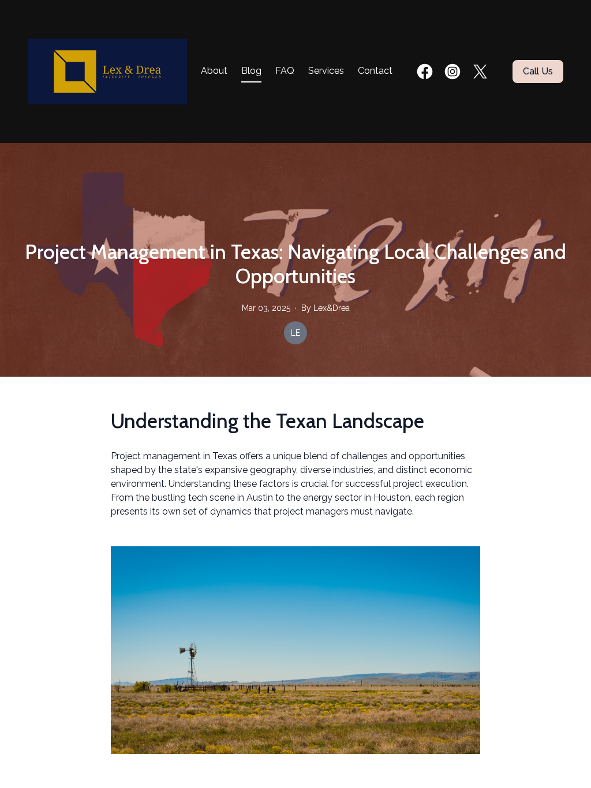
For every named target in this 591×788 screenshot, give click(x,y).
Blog (251, 70)
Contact (375, 70)
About (214, 70)
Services (326, 70)
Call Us (538, 71)
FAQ (284, 70)
